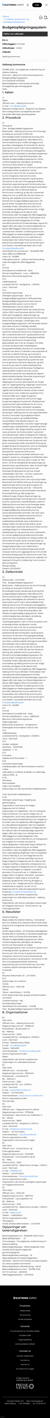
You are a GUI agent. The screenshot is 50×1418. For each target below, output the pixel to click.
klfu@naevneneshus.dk (21, 1129)
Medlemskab (25, 1311)
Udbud (5, 16)
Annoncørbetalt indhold (25, 1344)
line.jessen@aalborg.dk (13, 248)
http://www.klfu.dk (27, 1134)
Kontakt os (25, 1360)
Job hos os (25, 1364)
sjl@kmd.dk (15, 1212)
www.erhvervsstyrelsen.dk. (24, 892)
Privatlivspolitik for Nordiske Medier (25, 1331)
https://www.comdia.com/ (31, 1095)
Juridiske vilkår (25, 1335)
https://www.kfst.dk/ (28, 1176)
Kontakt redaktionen (25, 1356)
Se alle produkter (25, 1319)
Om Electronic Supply (25, 1369)
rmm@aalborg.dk (18, 106)
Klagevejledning (25, 1340)
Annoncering (25, 1315)
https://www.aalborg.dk (30, 1051)
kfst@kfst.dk (16, 1171)
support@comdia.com (20, 1090)
